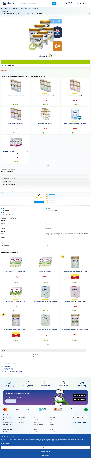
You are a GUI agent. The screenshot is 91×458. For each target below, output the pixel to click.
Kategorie (4, 350)
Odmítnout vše (45, 455)
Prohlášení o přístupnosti (8, 431)
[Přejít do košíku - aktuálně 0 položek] (87, 3)
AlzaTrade (51, 429)
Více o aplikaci (10, 401)
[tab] (2, 190)
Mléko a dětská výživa (25, 8)
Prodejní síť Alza (7, 424)
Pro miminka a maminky (14, 8)
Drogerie (6, 8)
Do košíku (17, 104)
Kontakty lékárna (37, 419)
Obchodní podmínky (7, 429)
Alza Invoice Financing (53, 431)
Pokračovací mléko (6, 181)
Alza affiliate (51, 424)
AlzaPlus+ (51, 422)
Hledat (54, 3)
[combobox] (35, 3)
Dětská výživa (7, 366)
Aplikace (35, 434)
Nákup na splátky (7, 427)
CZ (75, 423)
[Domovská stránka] (1, 8)
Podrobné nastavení (45, 451)
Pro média (36, 431)
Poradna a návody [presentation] (9, 190)
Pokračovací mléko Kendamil (8, 184)
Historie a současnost (38, 424)
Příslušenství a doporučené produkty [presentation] (22, 190)
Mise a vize (36, 427)
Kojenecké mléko (35, 8)
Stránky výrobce (36, 356)
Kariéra (35, 429)
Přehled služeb (6, 434)
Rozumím (45, 447)
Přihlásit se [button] (70, 3)
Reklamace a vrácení (7, 422)
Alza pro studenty (52, 427)
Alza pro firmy (52, 417)
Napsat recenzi (40, 202)
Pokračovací (10, 369)
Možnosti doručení (7, 417)
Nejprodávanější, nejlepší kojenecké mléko (13, 371)
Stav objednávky (22, 417)
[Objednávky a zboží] (77, 3)
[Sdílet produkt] (89, 14)
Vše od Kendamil (4, 11)
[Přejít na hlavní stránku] (8, 3)
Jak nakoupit (21, 422)
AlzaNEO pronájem (53, 419)
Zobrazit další (45, 165)
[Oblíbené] (80, 3)
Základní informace (38, 422)
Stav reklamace (21, 419)
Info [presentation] (2, 190)
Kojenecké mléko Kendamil (8, 178)
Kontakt (35, 417)
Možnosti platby (6, 419)
